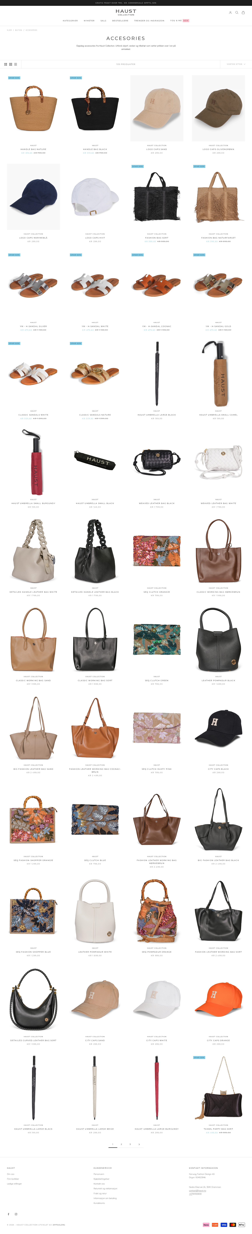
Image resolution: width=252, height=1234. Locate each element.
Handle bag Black (95, 149)
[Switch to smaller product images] (10, 64)
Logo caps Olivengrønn (218, 149)
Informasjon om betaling (105, 1198)
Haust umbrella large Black (157, 415)
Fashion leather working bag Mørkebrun (157, 861)
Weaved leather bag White (218, 503)
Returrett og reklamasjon (105, 1188)
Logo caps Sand (156, 149)
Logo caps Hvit (95, 238)
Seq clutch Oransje (157, 592)
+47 (190, 1194)
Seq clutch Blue (95, 860)
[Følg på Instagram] (16, 1214)
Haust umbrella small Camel (218, 415)
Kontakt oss (99, 1183)
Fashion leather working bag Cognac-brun (95, 770)
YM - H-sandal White (95, 326)
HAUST (33, 145)
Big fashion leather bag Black (218, 860)
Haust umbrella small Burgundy (33, 503)
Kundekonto (99, 1203)
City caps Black (218, 769)
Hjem (9, 30)
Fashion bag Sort (156, 238)
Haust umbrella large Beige (95, 1129)
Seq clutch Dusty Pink (157, 769)
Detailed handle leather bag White (33, 592)
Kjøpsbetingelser (101, 1179)
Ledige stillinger (14, 1183)
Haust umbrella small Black (95, 503)
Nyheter (89, 21)
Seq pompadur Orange (157, 952)
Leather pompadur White (95, 952)
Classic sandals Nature (95, 415)
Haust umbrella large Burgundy (157, 1129)
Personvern (99, 1174)
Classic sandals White (33, 415)
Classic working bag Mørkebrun (218, 592)
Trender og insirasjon (149, 21)
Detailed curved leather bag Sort (33, 1040)
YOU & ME (179, 20)
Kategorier (70, 21)
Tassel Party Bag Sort (218, 1129)
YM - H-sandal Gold (218, 326)
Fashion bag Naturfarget (218, 238)
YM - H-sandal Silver (33, 326)
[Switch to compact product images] (15, 64)
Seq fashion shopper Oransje (33, 860)
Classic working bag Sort (95, 680)
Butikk (18, 30)
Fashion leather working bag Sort (218, 952)
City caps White (156, 1040)
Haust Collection (157, 145)
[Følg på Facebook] (8, 1214)
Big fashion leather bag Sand (33, 769)
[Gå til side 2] (139, 1144)
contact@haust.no (197, 1190)
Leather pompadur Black (218, 680)
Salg (104, 21)
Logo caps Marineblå (33, 238)
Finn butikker (13, 1179)
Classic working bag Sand (33, 680)
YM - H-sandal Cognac (156, 326)
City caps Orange (218, 1040)
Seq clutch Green (157, 680)
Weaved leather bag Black (157, 503)
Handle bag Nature (33, 149)
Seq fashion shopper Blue (33, 952)
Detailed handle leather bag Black (95, 592)
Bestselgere (120, 21)
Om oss (10, 1174)
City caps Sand (95, 1040)
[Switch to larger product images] (5, 64)
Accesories (31, 30)
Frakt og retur (100, 1193)
